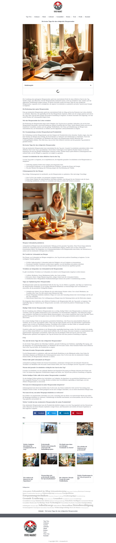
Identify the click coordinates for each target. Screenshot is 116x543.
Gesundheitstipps (77, 498)
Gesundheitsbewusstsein (68, 498)
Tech (74, 17)
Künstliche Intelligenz (73, 501)
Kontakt (87, 17)
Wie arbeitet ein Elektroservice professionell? (82, 448)
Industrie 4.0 (52, 500)
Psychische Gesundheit (75, 502)
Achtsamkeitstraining (58, 491)
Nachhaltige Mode (43, 503)
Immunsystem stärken (42, 500)
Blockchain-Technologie (84, 491)
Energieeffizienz (68, 493)
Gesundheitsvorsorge (29, 500)
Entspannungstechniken (35, 495)
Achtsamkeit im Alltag (41, 491)
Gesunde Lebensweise (48, 498)
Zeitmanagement (84, 507)
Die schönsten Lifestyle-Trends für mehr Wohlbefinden (66, 479)
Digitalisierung (39, 493)
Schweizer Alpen (34, 505)
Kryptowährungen (60, 500)
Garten (45, 525)
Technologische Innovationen (40, 507)
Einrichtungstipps (58, 493)
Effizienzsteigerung (48, 493)
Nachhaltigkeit (55, 503)
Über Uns (46, 534)
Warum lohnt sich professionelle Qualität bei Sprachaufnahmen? (48, 477)
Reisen (68, 17)
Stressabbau (67, 505)
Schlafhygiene (26, 505)
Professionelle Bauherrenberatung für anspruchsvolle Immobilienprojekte (48, 447)
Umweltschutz (50, 507)
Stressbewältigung (83, 505)
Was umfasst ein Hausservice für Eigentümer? (28, 479)
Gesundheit (59, 17)
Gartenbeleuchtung (81, 496)
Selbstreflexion (58, 505)
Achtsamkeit (27, 491)
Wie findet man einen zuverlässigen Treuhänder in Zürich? (66, 446)
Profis (80, 17)
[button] (90, 85)
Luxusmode (84, 500)
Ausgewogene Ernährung (72, 491)
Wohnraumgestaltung (62, 507)
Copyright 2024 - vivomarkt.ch (58, 541)
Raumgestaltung (87, 503)
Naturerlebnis (64, 502)
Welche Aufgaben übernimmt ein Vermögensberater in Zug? (29, 447)
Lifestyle (51, 17)
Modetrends (33, 502)
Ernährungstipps (70, 496)
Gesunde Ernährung (33, 498)
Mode (44, 17)
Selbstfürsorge (46, 505)
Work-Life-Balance (75, 507)
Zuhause (37, 17)
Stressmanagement (28, 507)
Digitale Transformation (29, 493)
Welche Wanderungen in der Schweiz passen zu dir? (84, 477)
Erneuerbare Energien (53, 496)
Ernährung (60, 496)
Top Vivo (29, 17)
